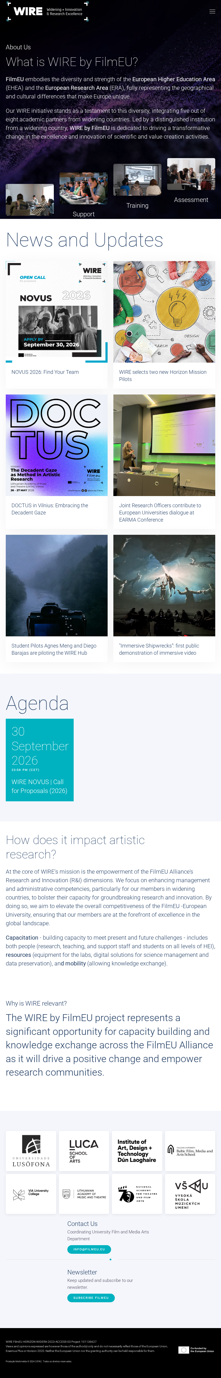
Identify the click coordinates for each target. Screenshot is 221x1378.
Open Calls (30, 225)
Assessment (191, 199)
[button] (212, 11)
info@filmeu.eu (89, 1249)
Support (84, 214)
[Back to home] (48, 11)
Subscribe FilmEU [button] (91, 1298)
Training (137, 205)
